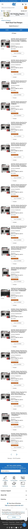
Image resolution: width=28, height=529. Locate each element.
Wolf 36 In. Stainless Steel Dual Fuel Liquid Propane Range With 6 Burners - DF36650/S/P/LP (19, 414)
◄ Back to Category (6, 20)
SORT (21, 30)
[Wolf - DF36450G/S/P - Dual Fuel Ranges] (5, 168)
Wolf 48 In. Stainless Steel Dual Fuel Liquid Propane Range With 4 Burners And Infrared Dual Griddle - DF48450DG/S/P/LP (19, 435)
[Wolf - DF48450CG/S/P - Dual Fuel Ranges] (5, 210)
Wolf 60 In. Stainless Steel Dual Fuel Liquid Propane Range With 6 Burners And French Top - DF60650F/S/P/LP (19, 352)
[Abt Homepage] (14, 4)
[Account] (22, 4)
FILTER (7, 30)
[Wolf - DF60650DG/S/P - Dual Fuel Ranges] (5, 127)
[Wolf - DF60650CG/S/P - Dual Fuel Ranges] (5, 148)
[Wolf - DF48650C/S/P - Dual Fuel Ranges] (5, 231)
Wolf (2, 18)
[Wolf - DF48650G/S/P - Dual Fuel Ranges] (5, 43)
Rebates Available (15, 51)
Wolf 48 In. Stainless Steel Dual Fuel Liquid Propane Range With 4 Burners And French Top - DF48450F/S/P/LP (19, 372)
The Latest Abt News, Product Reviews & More (9, 1)
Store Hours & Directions (15, 503)
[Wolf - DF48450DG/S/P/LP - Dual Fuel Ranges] (5, 438)
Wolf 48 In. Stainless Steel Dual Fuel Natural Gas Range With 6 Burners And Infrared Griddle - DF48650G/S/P (19, 40)
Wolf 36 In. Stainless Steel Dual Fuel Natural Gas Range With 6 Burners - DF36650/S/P (19, 82)
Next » (16, 454)
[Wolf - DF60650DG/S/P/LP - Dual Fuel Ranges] (5, 314)
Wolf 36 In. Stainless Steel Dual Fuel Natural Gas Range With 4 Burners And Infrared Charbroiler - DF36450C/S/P (19, 248)
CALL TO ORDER (17, 53)
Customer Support (6, 491)
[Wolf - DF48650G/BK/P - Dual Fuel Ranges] (5, 293)
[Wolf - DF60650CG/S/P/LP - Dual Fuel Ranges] (5, 397)
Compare (14, 56)
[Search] (25, 7)
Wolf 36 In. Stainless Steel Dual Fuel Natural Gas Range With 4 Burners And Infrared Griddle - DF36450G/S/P (19, 165)
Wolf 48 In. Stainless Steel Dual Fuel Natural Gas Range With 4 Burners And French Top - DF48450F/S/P (19, 331)
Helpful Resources (13, 26)
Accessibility (5, 524)
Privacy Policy (9, 513)
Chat (8, 505)
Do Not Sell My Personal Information (17, 524)
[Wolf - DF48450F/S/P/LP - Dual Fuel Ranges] (5, 376)
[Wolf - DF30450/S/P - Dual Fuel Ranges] (5, 272)
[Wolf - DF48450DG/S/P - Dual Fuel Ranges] (5, 65)
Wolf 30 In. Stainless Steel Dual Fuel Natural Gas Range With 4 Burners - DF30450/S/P (19, 269)
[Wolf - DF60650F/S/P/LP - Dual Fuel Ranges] (5, 355)
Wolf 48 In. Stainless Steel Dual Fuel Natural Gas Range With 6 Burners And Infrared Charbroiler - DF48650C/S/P (19, 227)
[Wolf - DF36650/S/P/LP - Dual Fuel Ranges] (5, 417)
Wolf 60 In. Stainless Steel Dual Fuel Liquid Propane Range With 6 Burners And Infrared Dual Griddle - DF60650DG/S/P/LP (19, 310)
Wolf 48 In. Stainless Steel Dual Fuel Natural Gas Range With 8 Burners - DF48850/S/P (19, 103)
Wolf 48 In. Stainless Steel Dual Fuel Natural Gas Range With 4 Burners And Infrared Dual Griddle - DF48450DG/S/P (19, 61)
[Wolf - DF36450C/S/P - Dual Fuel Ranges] (5, 251)
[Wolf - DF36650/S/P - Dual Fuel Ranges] (5, 85)
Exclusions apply (22, 468)
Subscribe (23, 471)
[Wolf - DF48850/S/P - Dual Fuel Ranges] (5, 106)
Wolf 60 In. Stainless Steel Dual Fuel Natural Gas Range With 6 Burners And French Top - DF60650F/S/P (19, 186)
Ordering (3, 499)
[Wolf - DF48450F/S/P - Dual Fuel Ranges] (5, 334)
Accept (14, 517)
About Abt (3, 495)
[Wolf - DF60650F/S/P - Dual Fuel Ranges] (5, 189)
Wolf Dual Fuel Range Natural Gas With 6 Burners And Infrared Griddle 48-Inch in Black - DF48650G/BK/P (18, 289)
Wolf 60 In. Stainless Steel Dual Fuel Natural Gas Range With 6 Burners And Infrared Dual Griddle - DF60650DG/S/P (19, 123)
